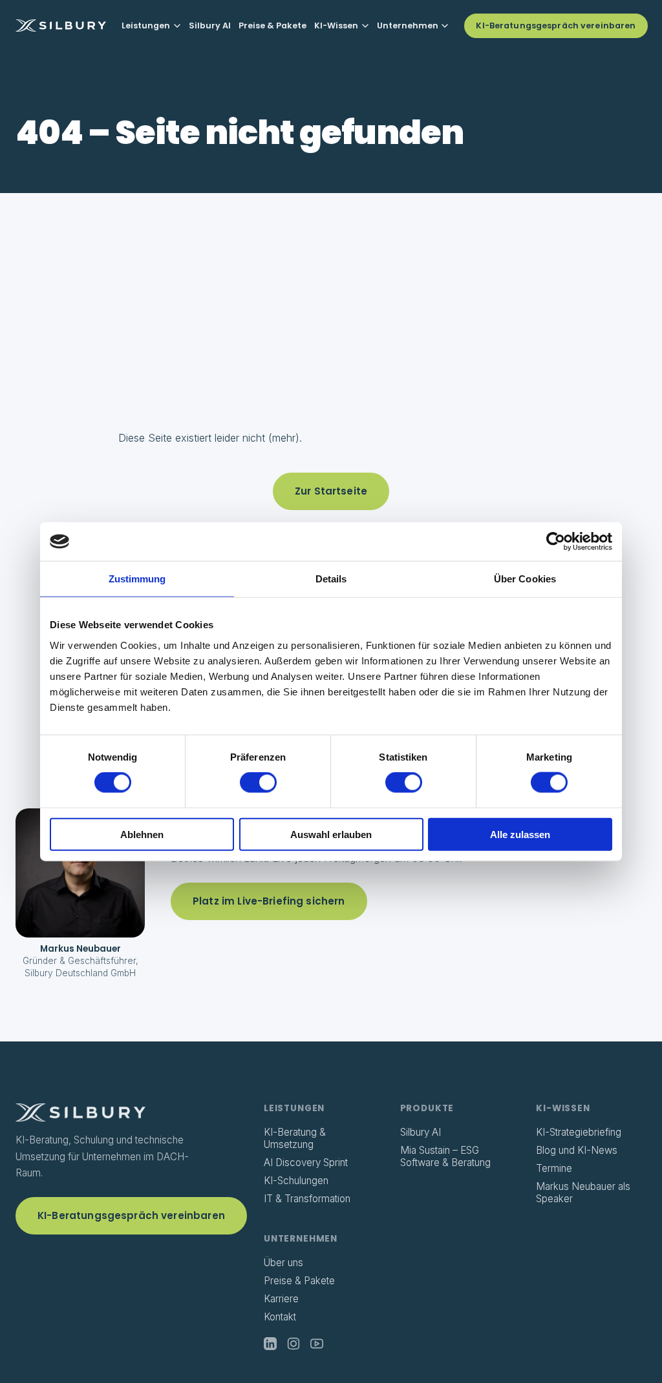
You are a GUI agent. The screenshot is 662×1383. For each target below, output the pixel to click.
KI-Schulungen (296, 1180)
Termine (554, 1168)
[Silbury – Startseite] (61, 25)
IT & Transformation (307, 1199)
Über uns (283, 1262)
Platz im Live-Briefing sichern (269, 901)
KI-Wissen (336, 25)
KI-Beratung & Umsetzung (295, 1138)
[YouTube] (316, 1343)
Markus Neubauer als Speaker (583, 1192)
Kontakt (280, 1317)
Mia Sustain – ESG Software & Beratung (445, 1156)
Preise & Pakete (272, 25)
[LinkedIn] (270, 1343)
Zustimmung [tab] (137, 578)
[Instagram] (293, 1343)
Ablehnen (142, 833)
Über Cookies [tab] (525, 578)
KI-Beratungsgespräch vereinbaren (555, 25)
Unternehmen (407, 25)
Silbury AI (210, 25)
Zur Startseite (331, 491)
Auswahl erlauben (331, 833)
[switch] (258, 782)
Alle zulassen (520, 833)
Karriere (281, 1299)
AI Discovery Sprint (306, 1162)
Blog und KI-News (576, 1150)
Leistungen (146, 25)
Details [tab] (331, 578)
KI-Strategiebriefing (578, 1132)
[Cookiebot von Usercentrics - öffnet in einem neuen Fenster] (555, 541)
